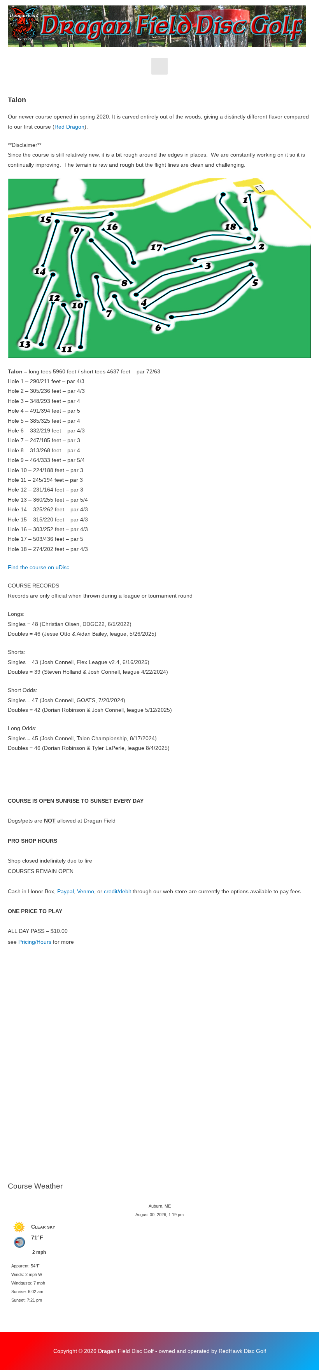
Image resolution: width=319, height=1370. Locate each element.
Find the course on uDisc (38, 567)
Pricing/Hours (34, 942)
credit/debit (117, 891)
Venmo (85, 891)
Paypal (65, 891)
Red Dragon (69, 127)
